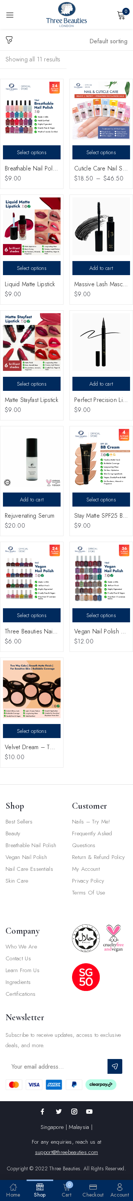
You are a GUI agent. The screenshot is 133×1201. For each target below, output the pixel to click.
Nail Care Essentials (29, 869)
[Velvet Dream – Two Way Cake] (32, 689)
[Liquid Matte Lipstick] (32, 226)
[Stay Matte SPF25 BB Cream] (101, 458)
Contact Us (18, 958)
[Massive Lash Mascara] (101, 226)
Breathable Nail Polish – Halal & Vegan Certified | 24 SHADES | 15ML (32, 168)
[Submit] (115, 1066)
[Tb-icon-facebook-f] (44, 1111)
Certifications (20, 994)
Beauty (13, 833)
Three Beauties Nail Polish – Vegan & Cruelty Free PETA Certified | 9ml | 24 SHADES (32, 631)
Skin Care (17, 881)
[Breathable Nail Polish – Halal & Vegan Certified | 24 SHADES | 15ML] (32, 110)
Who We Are (21, 947)
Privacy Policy (88, 881)
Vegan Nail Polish (26, 857)
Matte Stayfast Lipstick (31, 400)
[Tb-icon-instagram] (74, 1111)
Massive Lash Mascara (101, 284)
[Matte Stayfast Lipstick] (32, 342)
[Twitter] (59, 1111)
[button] (108, 43)
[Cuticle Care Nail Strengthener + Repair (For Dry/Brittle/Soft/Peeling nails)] (101, 110)
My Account (86, 869)
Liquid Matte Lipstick (30, 284)
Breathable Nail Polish (31, 845)
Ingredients (18, 982)
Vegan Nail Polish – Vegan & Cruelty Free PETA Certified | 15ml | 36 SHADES (101, 631)
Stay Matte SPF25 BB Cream (101, 516)
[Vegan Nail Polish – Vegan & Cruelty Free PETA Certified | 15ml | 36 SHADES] (101, 573)
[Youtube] (89, 1111)
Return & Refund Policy (98, 857)
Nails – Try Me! (91, 822)
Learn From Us (23, 970)
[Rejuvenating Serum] (32, 458)
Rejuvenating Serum (29, 516)
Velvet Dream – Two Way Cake (32, 747)
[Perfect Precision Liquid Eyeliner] (101, 342)
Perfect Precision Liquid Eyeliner (101, 400)
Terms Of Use (88, 893)
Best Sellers (19, 822)
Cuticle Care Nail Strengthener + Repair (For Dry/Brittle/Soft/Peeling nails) (101, 168)
